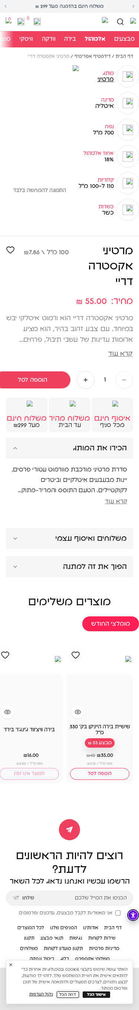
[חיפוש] (120, 22)
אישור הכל (96, 995)
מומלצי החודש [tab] (110, 624)
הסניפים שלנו (63, 927)
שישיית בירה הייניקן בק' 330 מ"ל (100, 729)
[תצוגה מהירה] (78, 712)
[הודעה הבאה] (133, 6)
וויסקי (26, 39)
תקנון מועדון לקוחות (63, 948)
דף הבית (124, 56)
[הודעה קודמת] (5, 6)
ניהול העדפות (41, 994)
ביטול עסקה (42, 959)
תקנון (29, 938)
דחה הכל (67, 995)
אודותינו (90, 927)
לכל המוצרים (30, 927)
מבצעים (124, 39)
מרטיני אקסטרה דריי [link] (48, 56)
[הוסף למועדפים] (10, 249)
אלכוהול (95, 39)
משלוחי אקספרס (92, 959)
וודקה (49, 39)
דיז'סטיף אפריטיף (92, 56)
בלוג (64, 959)
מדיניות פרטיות (104, 948)
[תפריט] (132, 22)
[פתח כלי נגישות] (133, 915)
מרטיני (105, 79)
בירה (70, 39)
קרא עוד (120, 354)
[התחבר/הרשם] (37, 22)
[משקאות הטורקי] (75, 21)
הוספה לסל (100, 773)
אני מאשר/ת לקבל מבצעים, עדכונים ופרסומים (65, 913)
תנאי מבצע (51, 938)
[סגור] (10, 964)
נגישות (75, 938)
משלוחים (29, 948)
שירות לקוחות (101, 938)
